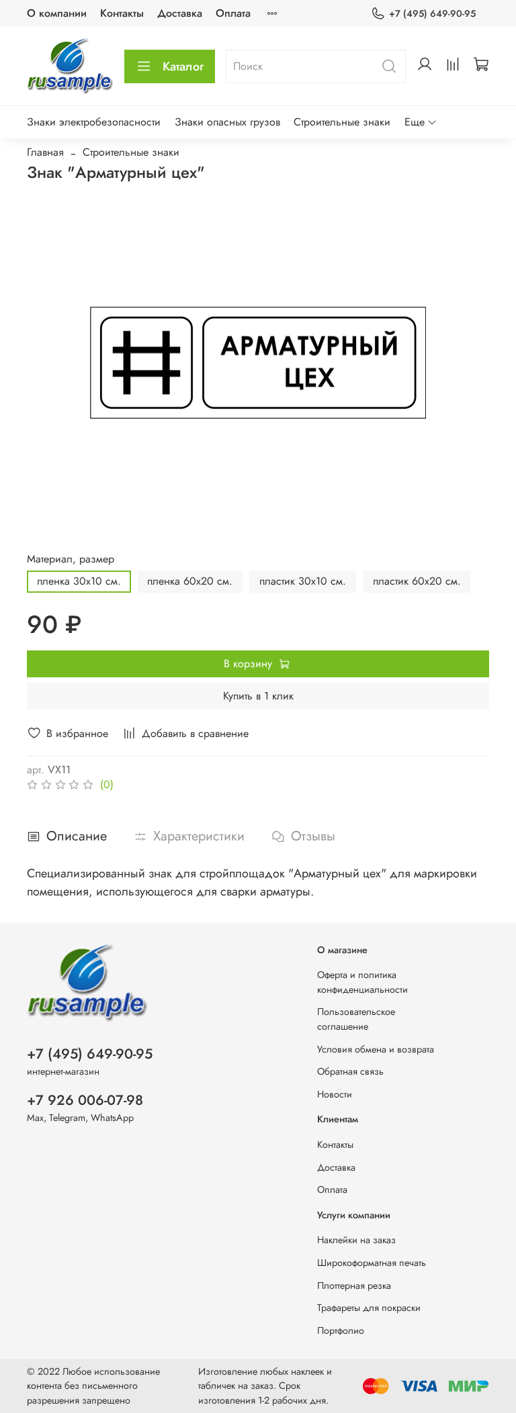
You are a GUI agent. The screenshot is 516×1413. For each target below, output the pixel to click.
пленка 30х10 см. (79, 581)
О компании (57, 13)
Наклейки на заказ (356, 1240)
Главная (45, 152)
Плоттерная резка (354, 1285)
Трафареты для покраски (369, 1307)
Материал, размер (70, 558)
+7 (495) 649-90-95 (432, 13)
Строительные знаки (342, 122)
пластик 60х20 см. (417, 581)
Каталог (183, 66)
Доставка (179, 13)
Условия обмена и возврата (375, 1049)
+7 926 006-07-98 (85, 1100)
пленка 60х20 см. (189, 581)
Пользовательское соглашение (356, 1019)
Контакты (122, 13)
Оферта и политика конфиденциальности (362, 982)
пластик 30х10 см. (302, 581)
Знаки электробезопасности (94, 122)
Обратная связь (350, 1071)
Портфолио (340, 1330)
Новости (334, 1094)
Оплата (233, 13)
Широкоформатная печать (371, 1262)
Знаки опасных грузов (227, 122)
